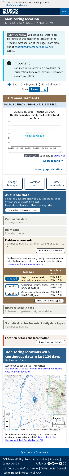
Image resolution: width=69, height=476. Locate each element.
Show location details (50, 342)
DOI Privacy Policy (13, 459)
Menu (64, 11)
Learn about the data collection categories (28, 205)
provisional (59, 155)
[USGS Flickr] (57, 464)
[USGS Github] (53, 464)
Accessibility (40, 459)
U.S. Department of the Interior (21, 468)
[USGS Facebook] (49, 464)
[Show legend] (63, 418)
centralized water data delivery (33, 47)
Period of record (50, 84)
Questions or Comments (34, 452)
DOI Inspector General (53, 468)
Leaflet (15, 429)
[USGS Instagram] (64, 464)
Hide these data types (50, 250)
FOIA (38, 472)
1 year (16, 84)
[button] (35, 399)
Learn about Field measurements (24, 264)
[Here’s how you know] (34, 4)
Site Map (54, 459)
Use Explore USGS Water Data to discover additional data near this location (33, 370)
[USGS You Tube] (61, 464)
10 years (30, 84)
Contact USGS (11, 463)
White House (11, 472)
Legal (28, 459)
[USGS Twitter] (45, 464)
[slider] (61, 152)
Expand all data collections (23, 210)
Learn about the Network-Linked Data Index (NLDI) (30, 439)
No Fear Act (27, 472)
